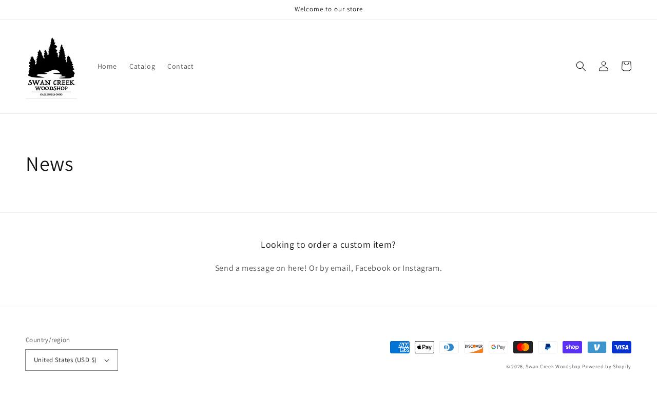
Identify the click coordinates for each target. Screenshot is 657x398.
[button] (581, 66)
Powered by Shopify (606, 366)
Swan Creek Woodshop (553, 366)
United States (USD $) (65, 359)
